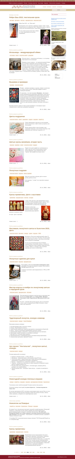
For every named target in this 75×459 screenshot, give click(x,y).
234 (38, 452)
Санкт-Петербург (27, 321)
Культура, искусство (32, 3)
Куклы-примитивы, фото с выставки (24, 195)
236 (44, 452)
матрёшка (17, 145)
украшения (25, 119)
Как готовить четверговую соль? (57, 23)
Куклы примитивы (17, 429)
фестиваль (17, 20)
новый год (41, 119)
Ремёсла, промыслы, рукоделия (16, 3)
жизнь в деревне (27, 173)
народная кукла (29, 20)
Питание (25, 3)
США (39, 233)
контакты (49, 6)
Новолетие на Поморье (19, 403)
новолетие (18, 406)
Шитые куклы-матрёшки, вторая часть (25, 142)
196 (33, 452)
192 (22, 452)
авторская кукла (37, 20)
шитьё (17, 55)
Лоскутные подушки (17, 170)
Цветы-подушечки (17, 116)
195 (30, 452)
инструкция (59, 6)
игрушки (12, 145)
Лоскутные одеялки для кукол (22, 259)
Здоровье (46, 3)
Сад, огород (40, 3)
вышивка (12, 85)
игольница (12, 55)
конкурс (26, 233)
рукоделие (30, 55)
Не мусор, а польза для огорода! (57, 21)
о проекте (54, 6)
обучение (29, 292)
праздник (35, 119)
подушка (21, 173)
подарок (31, 119)
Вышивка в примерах (18, 82)
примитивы (12, 197)
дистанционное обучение (37, 382)
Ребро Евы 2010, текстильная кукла (24, 17)
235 (41, 452)
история (31, 197)
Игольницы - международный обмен (24, 52)
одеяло (30, 233)
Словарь (63, 3)
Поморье (30, 406)
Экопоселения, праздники (54, 3)
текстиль (23, 20)
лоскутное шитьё (23, 55)
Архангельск (46, 382)
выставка (12, 20)
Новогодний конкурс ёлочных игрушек (25, 379)
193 (25, 452)
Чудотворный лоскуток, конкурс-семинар (27, 318)
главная (44, 6)
